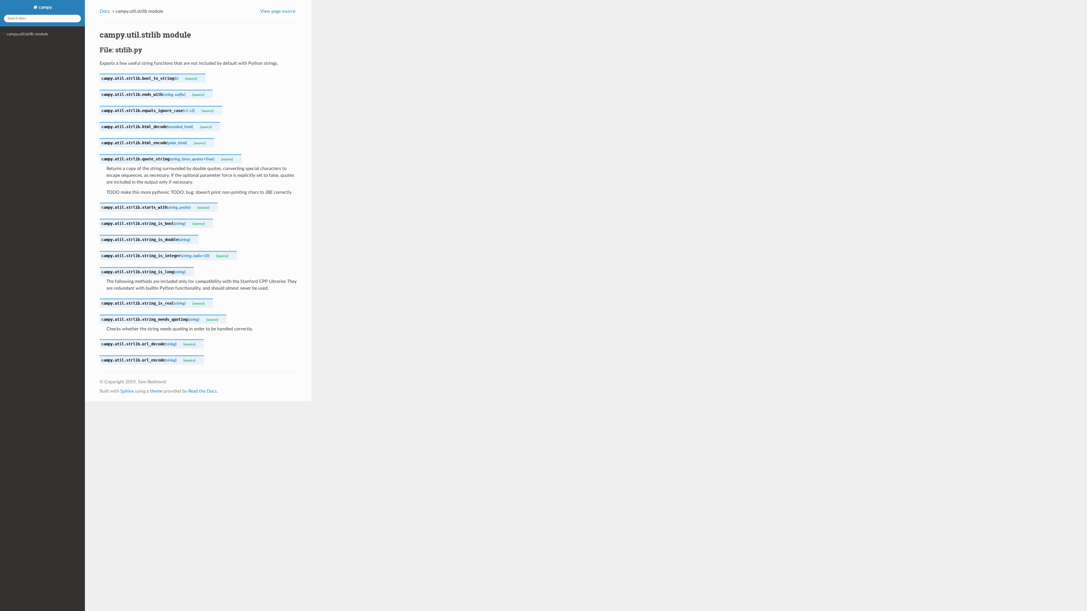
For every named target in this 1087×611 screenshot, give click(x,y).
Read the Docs (202, 391)
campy (45, 7)
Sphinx (127, 391)
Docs (105, 11)
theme (156, 391)
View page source (277, 11)
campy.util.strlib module (27, 34)
